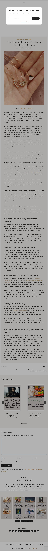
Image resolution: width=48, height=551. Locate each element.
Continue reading (24, 21)
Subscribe (35, 18)
